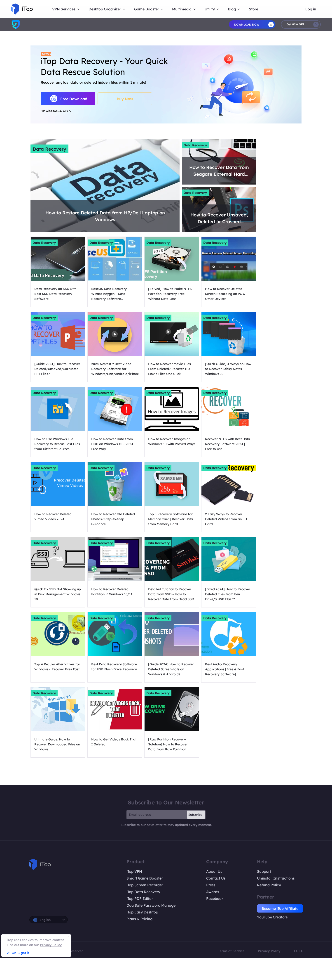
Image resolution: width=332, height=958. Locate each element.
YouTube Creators (272, 917)
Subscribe (195, 814)
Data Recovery (49, 149)
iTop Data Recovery (143, 891)
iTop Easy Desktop (142, 912)
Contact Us (216, 878)
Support (264, 871)
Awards (212, 891)
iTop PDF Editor (139, 898)
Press (210, 885)
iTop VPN (134, 871)
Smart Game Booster (144, 878)
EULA (298, 951)
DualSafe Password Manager (151, 905)
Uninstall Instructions (276, 878)
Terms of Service (231, 951)
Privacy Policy (269, 951)
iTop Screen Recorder (144, 885)
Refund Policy (269, 885)
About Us (214, 871)
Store (253, 9)
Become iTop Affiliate (280, 908)
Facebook (215, 898)
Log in (310, 9)
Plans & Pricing (139, 919)
